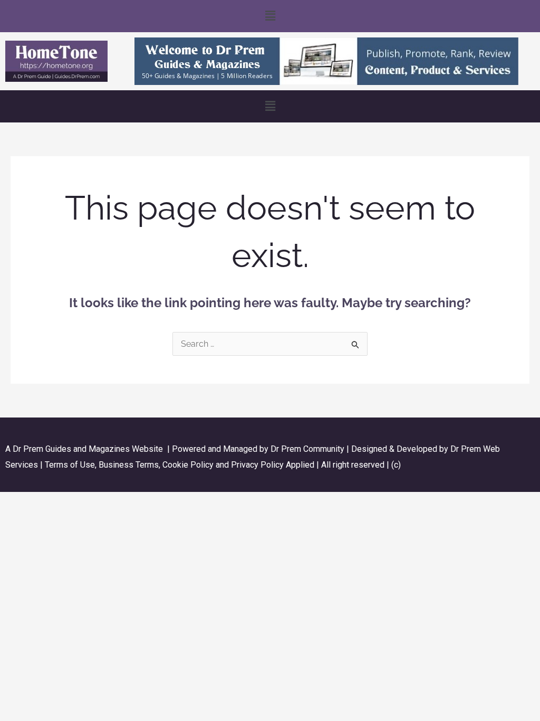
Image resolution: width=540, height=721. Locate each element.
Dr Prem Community (307, 449)
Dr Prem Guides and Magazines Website (88, 449)
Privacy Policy (257, 465)
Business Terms (129, 465)
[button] (270, 16)
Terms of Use (70, 465)
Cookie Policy (189, 465)
